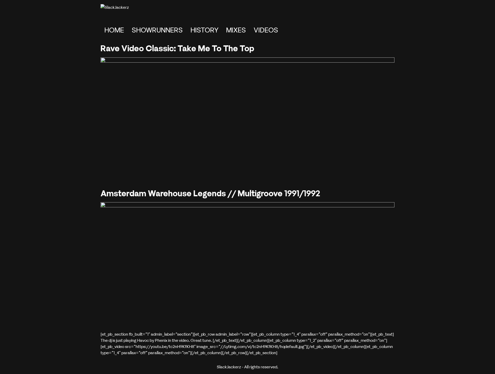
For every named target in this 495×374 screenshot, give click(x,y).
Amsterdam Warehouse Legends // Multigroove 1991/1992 (210, 193)
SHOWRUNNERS (157, 30)
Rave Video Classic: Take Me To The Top (177, 48)
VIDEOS (266, 30)
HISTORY (204, 30)
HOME (114, 30)
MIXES (236, 30)
